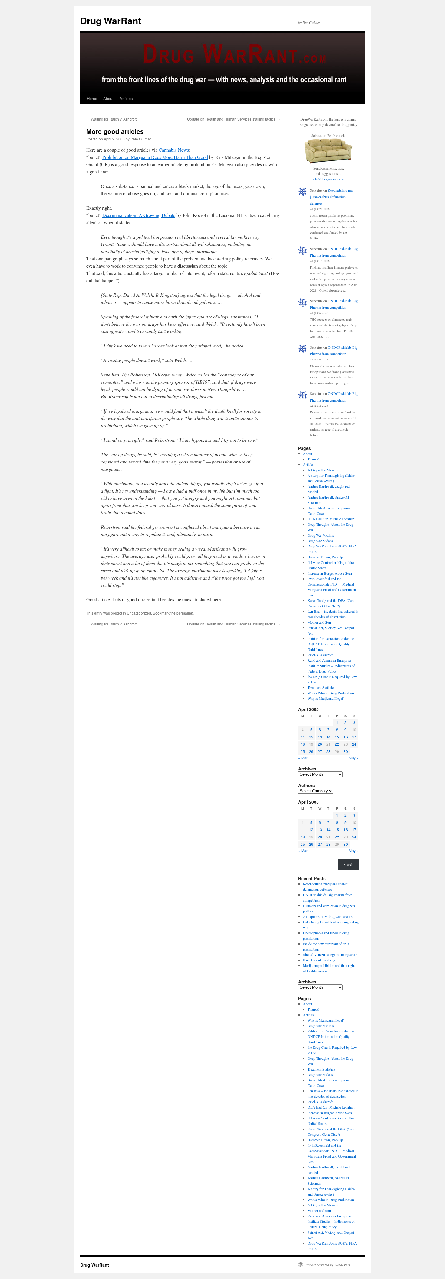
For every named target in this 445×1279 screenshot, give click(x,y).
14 (328, 736)
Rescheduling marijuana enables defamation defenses (333, 196)
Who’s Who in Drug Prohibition (331, 692)
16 (346, 736)
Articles (126, 98)
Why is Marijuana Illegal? (326, 698)
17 (354, 736)
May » (354, 757)
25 (303, 751)
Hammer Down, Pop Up (325, 556)
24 (354, 744)
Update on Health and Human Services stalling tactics (233, 118)
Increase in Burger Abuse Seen (330, 573)
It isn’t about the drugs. (319, 960)
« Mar (303, 757)
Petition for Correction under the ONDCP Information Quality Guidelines (331, 644)
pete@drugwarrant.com (328, 178)
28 (328, 751)
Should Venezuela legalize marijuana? (330, 954)
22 (337, 744)
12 (311, 736)
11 (303, 736)
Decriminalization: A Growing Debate (138, 215)
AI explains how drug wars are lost (328, 916)
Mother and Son (319, 622)
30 (346, 751)
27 (320, 751)
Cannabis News (174, 150)
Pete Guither (140, 138)
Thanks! (313, 459)
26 (311, 751)
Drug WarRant (110, 20)
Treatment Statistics (321, 687)
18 (303, 744)
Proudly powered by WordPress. (327, 1264)
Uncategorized (139, 612)
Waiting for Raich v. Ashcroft (111, 118)
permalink (184, 612)
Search (348, 864)
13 (320, 736)
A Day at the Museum (323, 469)
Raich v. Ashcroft (320, 654)
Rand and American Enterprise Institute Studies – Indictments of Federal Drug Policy (331, 665)
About (108, 98)
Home (92, 98)
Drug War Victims (321, 535)
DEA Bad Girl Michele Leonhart (331, 518)
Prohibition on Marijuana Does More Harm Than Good (155, 157)
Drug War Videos (320, 540)
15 (337, 736)
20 (320, 744)
